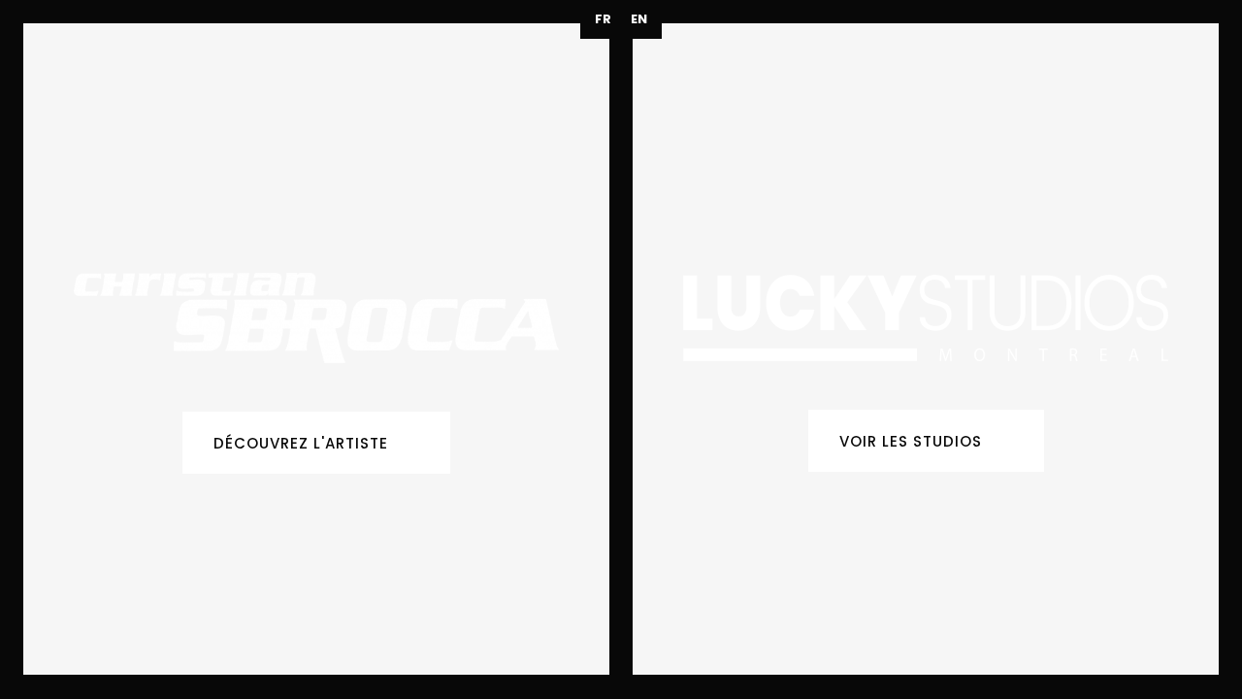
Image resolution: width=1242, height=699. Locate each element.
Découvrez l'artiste (300, 443)
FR (603, 19)
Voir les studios (910, 441)
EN (639, 19)
